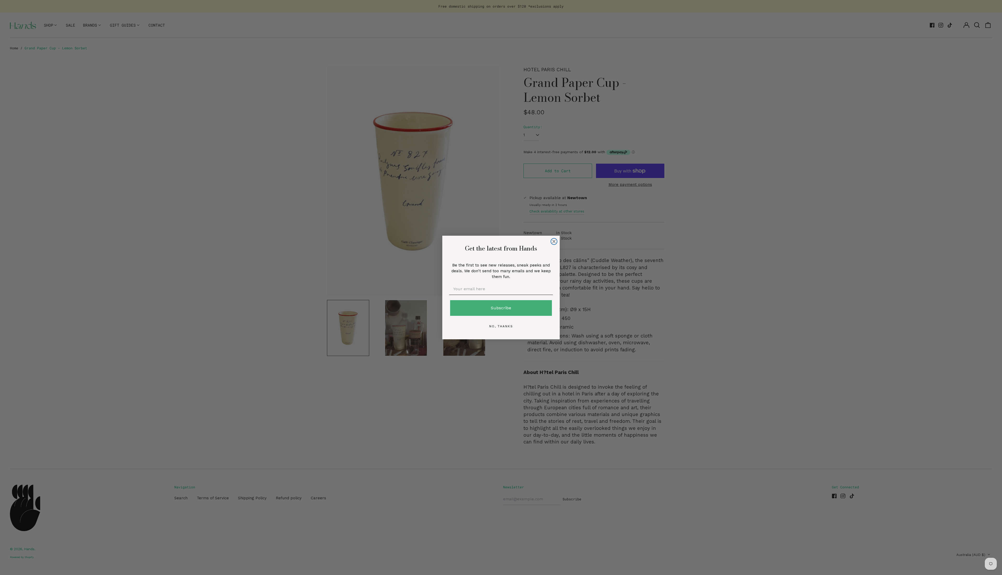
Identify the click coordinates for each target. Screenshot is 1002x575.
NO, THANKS (501, 326)
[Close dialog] (554, 241)
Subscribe (501, 307)
